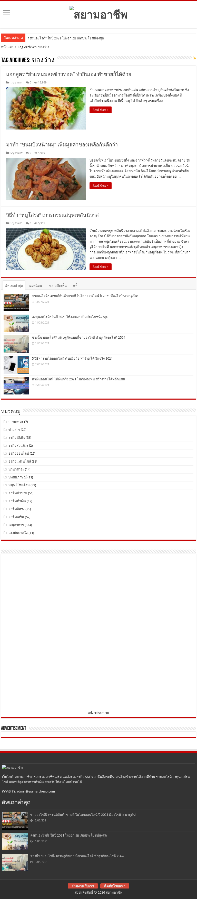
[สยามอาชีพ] (98, 13)
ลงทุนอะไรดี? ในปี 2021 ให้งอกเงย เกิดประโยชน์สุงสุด (65, 38)
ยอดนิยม (35, 285)
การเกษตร (15, 422)
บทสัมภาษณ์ (17, 477)
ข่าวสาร (14, 430)
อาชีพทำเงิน (17, 501)
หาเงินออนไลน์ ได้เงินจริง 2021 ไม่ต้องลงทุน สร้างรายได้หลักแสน (78, 379)
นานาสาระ (16, 469)
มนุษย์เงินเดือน (19, 485)
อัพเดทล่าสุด (14, 285)
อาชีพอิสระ (16, 509)
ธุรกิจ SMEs (16, 438)
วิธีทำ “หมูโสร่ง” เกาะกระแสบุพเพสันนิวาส (52, 215)
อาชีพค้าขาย (17, 493)
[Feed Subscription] (194, 58)
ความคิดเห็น (57, 285)
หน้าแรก (7, 47)
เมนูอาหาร (16, 82)
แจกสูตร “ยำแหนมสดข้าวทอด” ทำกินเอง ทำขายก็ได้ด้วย (68, 74)
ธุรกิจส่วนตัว (17, 445)
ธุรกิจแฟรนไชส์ (19, 461)
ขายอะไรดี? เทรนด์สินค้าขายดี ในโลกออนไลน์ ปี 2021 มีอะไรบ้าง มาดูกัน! (85, 296)
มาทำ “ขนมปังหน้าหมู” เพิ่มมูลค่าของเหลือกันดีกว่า (62, 145)
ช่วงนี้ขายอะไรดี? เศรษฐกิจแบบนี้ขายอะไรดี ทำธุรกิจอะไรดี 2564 (78, 337)
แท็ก (76, 285)
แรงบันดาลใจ (18, 533)
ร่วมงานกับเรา (83, 886)
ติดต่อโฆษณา (114, 886)
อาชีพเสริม (16, 517)
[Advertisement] (42, 633)
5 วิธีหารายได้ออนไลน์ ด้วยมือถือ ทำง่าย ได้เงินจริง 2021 (72, 358)
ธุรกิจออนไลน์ (18, 453)
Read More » (101, 110)
